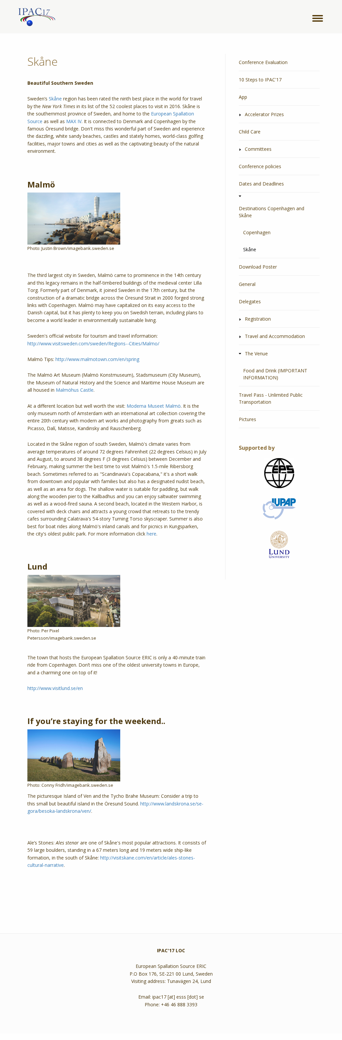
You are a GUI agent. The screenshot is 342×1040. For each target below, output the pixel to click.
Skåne (55, 98)
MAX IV (73, 121)
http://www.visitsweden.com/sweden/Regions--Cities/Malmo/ (93, 343)
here (151, 534)
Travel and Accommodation (275, 336)
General (247, 284)
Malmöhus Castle (75, 390)
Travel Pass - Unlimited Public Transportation (271, 398)
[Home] (35, 17)
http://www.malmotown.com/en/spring (97, 359)
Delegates (250, 301)
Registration (258, 319)
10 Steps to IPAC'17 (260, 79)
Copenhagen (257, 232)
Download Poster (258, 267)
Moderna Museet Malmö (154, 406)
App (243, 97)
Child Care (250, 131)
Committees (258, 149)
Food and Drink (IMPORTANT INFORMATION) (275, 374)
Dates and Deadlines (261, 184)
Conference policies (260, 166)
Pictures (247, 419)
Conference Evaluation (263, 62)
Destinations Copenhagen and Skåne (271, 212)
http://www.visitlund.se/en (55, 688)
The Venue (256, 353)
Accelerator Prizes (264, 114)
